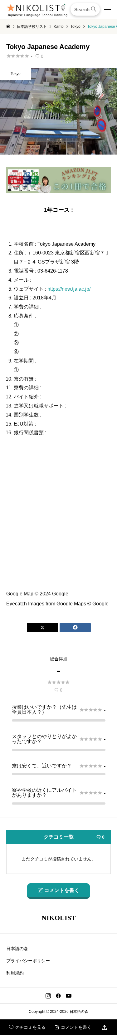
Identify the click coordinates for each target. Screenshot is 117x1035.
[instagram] (48, 995)
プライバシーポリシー (28, 960)
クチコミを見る (27, 1027)
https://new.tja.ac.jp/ (68, 289)
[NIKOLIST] (37, 9)
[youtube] (68, 995)
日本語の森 (17, 948)
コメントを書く (73, 1027)
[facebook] (58, 995)
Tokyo (16, 73)
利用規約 (15, 972)
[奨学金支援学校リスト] (58, 190)
